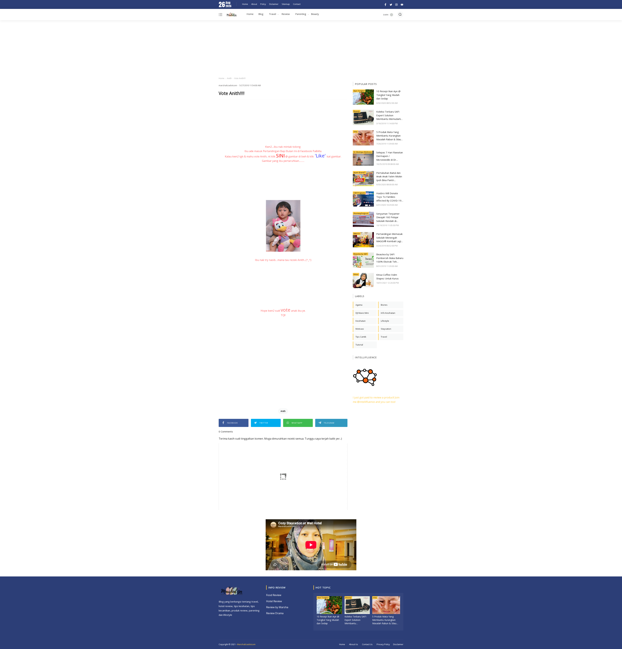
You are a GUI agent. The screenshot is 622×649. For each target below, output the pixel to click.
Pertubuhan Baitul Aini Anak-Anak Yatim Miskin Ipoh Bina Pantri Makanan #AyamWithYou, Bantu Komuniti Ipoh (389, 176)
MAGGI (357, 233)
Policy (263, 4)
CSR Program (359, 193)
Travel (272, 14)
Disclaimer (398, 644)
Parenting (300, 14)
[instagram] (396, 4)
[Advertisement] (311, 48)
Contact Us (367, 644)
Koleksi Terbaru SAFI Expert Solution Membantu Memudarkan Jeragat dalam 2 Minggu (389, 115)
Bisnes (384, 304)
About (254, 4)
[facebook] (385, 4)
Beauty (315, 14)
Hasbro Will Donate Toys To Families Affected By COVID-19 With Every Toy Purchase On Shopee (388, 197)
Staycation (386, 328)
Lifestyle (385, 320)
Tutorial (359, 344)
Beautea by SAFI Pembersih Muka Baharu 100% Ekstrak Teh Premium (389, 258)
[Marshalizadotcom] (231, 15)
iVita (355, 131)
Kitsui (356, 274)
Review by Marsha (277, 607)
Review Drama (274, 613)
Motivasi (360, 328)
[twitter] (391, 4)
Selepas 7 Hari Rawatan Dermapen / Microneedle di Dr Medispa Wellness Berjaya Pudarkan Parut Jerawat (389, 156)
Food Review (273, 595)
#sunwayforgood (361, 213)
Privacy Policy (383, 644)
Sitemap (286, 4)
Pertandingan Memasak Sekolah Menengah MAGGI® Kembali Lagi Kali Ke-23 (389, 237)
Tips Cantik (361, 336)
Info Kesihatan (388, 312)
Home (245, 4)
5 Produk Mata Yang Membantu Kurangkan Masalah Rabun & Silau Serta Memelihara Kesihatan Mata (388, 135)
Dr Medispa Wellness (363, 152)
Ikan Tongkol (359, 91)
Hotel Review (274, 601)
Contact (296, 4)
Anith (229, 78)
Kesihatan (361, 320)
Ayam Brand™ (359, 172)
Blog (260, 14)
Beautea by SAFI (360, 254)
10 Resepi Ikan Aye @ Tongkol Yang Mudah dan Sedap (388, 95)
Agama (359, 304)
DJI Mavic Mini (362, 312)
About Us (353, 644)
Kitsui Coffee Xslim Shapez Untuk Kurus (387, 276)
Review (286, 14)
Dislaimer (273, 4)
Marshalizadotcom (246, 644)
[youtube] (401, 4)
